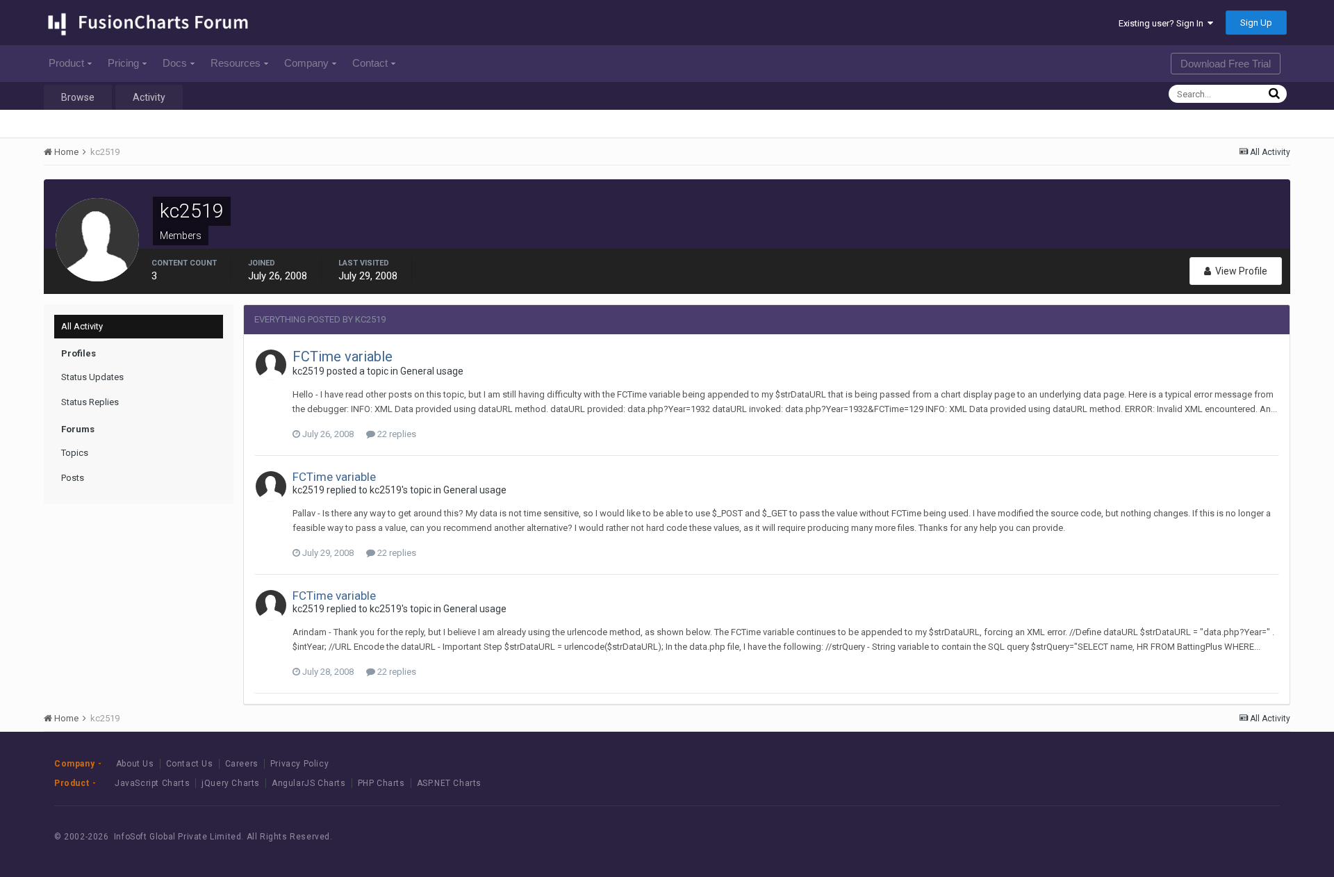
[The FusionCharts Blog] (1151, 836)
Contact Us (189, 764)
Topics (74, 453)
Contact (370, 63)
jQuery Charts (230, 783)
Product (66, 63)
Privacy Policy (299, 764)
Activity (149, 97)
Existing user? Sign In (1163, 23)
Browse (77, 97)
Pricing (123, 63)
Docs (175, 63)
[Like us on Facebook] (1182, 836)
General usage (431, 371)
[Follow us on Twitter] (1213, 836)
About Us (135, 764)
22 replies (395, 434)
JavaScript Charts (152, 783)
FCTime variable (343, 356)
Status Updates (92, 377)
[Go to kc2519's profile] (271, 365)
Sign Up (1256, 22)
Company (306, 63)
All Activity (82, 326)
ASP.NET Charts (449, 783)
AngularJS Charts (309, 783)
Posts (72, 478)
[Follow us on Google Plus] (1245, 836)
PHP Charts (381, 783)
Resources (236, 63)
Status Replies (90, 402)
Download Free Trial (1225, 63)
